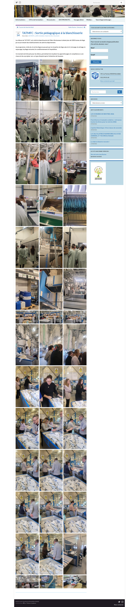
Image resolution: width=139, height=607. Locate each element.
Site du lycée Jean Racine (98, 154)
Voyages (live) (78, 20)
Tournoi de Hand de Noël (26, 27)
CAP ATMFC (31, 36)
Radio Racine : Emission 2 (75, 27)
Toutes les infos (49, 36)
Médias (89, 20)
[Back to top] (134, 602)
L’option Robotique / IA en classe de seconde (106, 128)
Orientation (41, 36)
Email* (93, 55)
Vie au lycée (51, 20)
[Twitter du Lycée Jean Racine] (17, 2)
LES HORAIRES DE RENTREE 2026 (102, 114)
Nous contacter (118, 604)
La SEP (36, 36)
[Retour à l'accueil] (69, 11)
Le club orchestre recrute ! (100, 142)
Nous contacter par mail (107, 81)
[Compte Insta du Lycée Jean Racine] (20, 2)
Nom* (93, 48)
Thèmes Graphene (31, 603)
